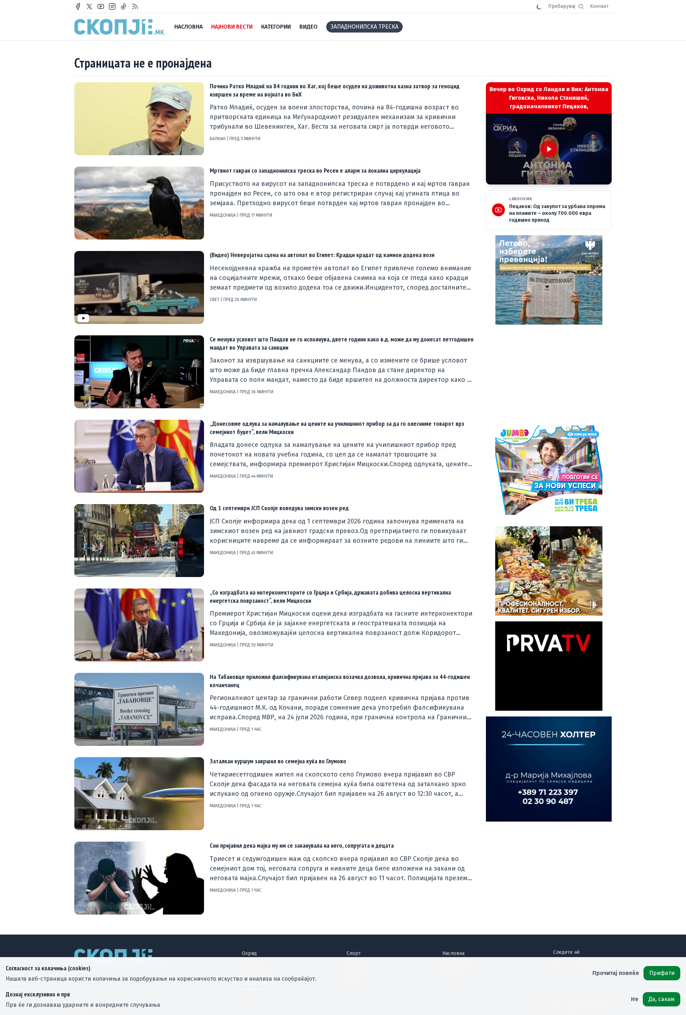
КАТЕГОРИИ (276, 26)
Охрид (249, 953)
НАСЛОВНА (188, 26)
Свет (215, 299)
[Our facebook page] (77, 6)
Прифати (662, 973)
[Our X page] (89, 6)
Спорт (354, 953)
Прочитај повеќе (615, 973)
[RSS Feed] (135, 6)
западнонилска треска (364, 26)
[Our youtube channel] (100, 6)
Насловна (453, 953)
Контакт (599, 6)
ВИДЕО (308, 26)
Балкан (218, 138)
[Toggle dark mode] (539, 6)
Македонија (223, 215)
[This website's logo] (119, 26)
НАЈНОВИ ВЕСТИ (232, 26)
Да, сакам (661, 999)
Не (634, 999)
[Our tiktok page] (123, 6)
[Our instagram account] (112, 6)
